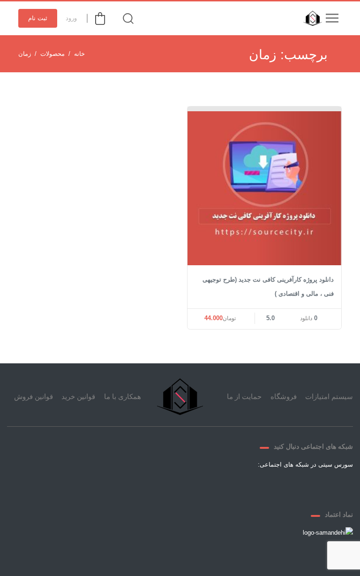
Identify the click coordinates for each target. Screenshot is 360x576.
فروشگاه (283, 396)
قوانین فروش (33, 396)
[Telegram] (281, 486)
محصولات (52, 53)
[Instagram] (259, 486)
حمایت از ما (244, 396)
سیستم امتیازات (329, 396)
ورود (71, 18)
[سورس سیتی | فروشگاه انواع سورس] (310, 18)
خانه (79, 53)
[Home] (180, 396)
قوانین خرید (78, 396)
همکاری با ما (122, 396)
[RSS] (236, 486)
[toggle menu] (332, 18)
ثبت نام (37, 18)
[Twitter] (303, 486)
